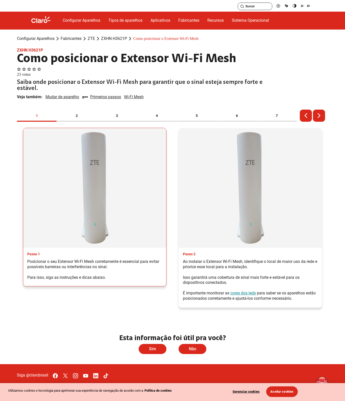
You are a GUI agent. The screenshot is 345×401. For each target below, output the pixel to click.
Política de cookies (158, 390)
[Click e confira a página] (45, 20)
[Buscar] (242, 6)
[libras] (286, 5)
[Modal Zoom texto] (306, 5)
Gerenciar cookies (246, 391)
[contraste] (294, 5)
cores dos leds (243, 293)
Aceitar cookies (281, 391)
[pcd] (278, 5)
